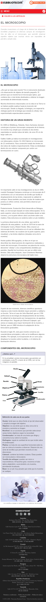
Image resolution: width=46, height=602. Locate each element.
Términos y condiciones (9, 594)
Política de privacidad (24, 594)
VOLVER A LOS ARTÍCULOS (14, 16)
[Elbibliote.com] (23, 510)
